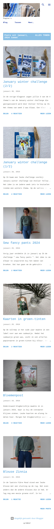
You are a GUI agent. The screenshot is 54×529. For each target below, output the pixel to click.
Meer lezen (45, 114)
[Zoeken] (43, 4)
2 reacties (16, 270)
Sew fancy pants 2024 (21, 243)
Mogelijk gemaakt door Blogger (28, 518)
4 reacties (16, 114)
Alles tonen (42, 35)
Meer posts (45, 509)
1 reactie (16, 499)
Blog (5, 22)
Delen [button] (5, 114)
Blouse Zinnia (15, 472)
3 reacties (16, 423)
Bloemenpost (13, 395)
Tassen (18, 22)
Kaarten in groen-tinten (24, 319)
